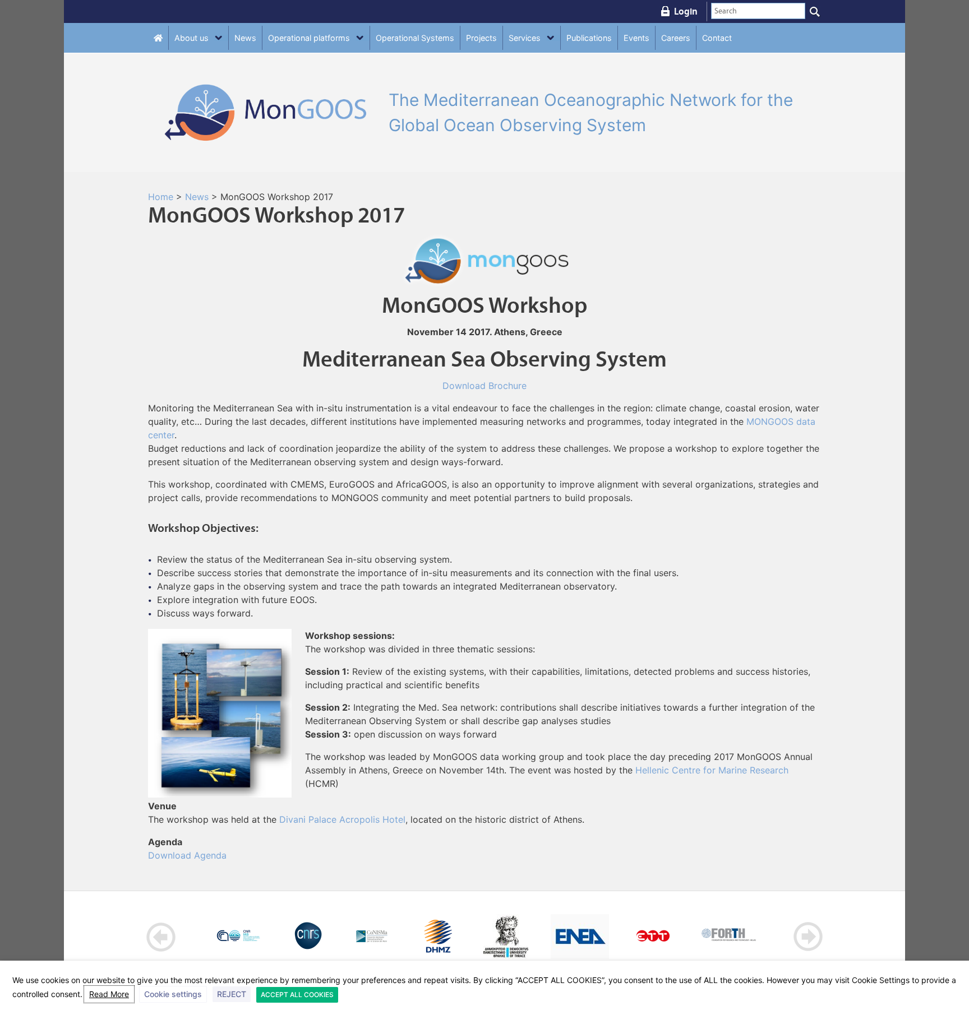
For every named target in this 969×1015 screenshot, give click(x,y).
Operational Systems (415, 38)
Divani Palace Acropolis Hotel (342, 819)
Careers (675, 38)
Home (160, 196)
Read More (109, 994)
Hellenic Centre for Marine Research (711, 770)
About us (191, 38)
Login (686, 11)
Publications (589, 38)
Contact (717, 38)
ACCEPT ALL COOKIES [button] (297, 994)
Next (807, 936)
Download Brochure (484, 385)
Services (525, 38)
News (245, 38)
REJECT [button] (231, 994)
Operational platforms (309, 38)
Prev (161, 936)
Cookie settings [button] (173, 994)
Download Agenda (187, 855)
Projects (481, 38)
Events (636, 38)
